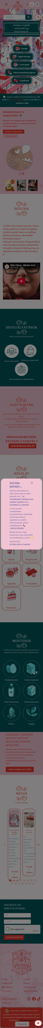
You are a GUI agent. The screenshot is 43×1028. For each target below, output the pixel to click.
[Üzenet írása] (38, 1023)
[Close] (31, 482)
